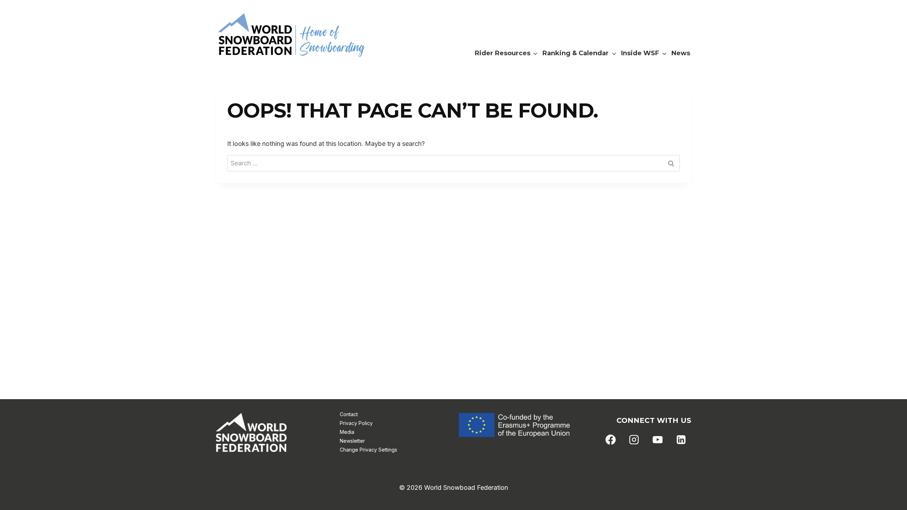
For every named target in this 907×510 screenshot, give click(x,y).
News (680, 53)
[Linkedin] (681, 439)
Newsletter (352, 441)
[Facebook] (611, 439)
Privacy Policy (356, 423)
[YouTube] (657, 439)
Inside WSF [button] (640, 53)
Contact (349, 414)
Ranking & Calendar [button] (575, 53)
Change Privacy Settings (368, 450)
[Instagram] (634, 439)
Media (347, 432)
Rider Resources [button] (502, 53)
